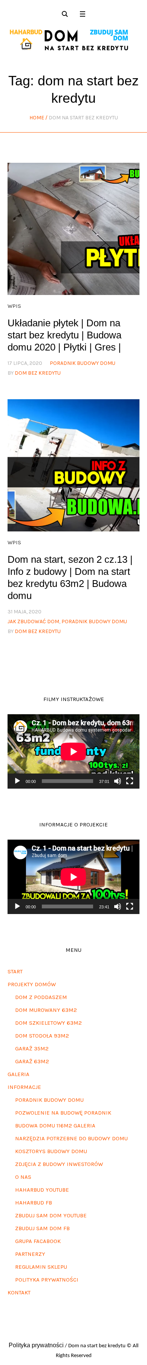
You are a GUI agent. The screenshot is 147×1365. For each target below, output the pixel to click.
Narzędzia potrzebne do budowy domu (71, 1138)
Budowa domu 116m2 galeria (55, 1125)
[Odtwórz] (17, 781)
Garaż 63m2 (32, 1061)
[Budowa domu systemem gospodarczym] (73, 40)
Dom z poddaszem (41, 997)
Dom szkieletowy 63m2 (48, 1022)
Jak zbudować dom (33, 621)
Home (36, 117)
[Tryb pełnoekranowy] (129, 781)
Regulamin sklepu (41, 1266)
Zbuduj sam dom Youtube (51, 1215)
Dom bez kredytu (38, 373)
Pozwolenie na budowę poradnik (63, 1112)
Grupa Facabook (38, 1241)
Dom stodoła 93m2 (42, 1035)
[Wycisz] (117, 781)
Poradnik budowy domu (49, 1099)
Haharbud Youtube (42, 1189)
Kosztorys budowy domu (51, 1151)
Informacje (24, 1087)
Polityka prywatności (46, 1279)
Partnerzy (30, 1254)
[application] (73, 751)
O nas (23, 1177)
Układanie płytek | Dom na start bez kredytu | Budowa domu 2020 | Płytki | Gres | (64, 335)
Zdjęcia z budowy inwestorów (59, 1164)
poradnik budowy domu (82, 363)
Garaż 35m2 (32, 1048)
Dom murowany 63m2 (46, 1010)
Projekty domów (32, 984)
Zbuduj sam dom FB (42, 1228)
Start (15, 971)
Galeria (18, 1074)
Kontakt (19, 1292)
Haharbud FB (33, 1202)
